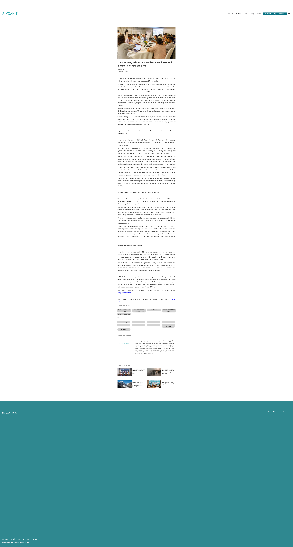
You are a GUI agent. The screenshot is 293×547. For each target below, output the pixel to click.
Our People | (5, 539)
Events (246, 14)
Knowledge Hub (269, 14)
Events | (19, 539)
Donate (281, 14)
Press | (24, 539)
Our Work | (13, 539)
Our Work (238, 14)
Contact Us (36, 539)
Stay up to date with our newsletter (276, 412)
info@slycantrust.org (124, 293)
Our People (229, 14)
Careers (259, 14)
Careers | (29, 539)
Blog (252, 14)
